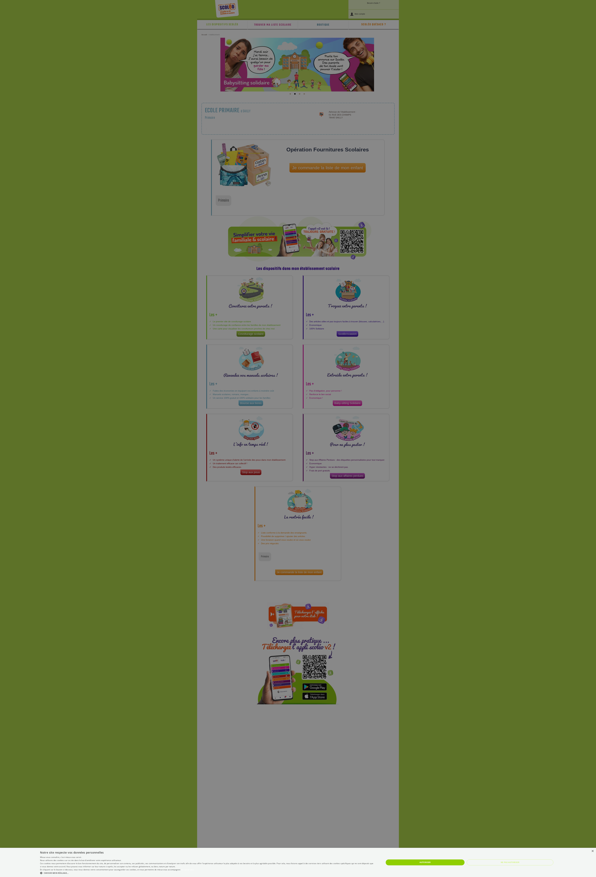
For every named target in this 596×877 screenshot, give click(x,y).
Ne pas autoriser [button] (510, 862)
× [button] (592, 851)
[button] (207, 873)
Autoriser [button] (425, 862)
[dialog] (298, 862)
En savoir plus (187, 869)
